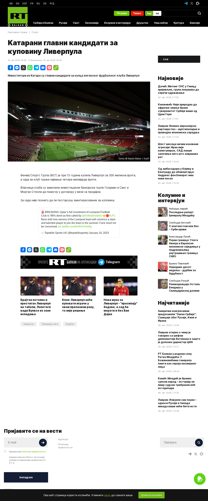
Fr (31, 3)
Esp (24, 3)
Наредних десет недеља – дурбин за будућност (182, 270)
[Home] (18, 17)
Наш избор (161, 22)
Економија (91, 22)
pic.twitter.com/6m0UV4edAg (74, 226)
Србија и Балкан (43, 22)
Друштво (142, 22)
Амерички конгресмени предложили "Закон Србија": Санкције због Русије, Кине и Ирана (177, 315)
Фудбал (70, 324)
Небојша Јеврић (178, 209)
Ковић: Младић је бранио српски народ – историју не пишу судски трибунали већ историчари (176, 383)
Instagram (26, 477)
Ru (38, 3)
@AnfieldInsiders (92, 215)
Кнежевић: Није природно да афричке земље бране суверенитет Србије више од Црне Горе (177, 109)
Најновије (170, 78)
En (17, 3)
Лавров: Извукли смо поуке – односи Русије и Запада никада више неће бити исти (177, 403)
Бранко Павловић (179, 263)
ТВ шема (122, 13)
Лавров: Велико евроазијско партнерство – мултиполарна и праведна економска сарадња (179, 129)
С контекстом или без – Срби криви (184, 227)
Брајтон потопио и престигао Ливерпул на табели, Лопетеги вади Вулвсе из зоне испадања (35, 307)
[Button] (43, 443)
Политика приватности (65, 446)
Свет (76, 22)
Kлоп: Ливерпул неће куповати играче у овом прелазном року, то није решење (78, 305)
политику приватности (33, 451)
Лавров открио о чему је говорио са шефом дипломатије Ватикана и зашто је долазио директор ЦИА (179, 337)
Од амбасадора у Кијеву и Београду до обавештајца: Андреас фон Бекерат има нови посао (176, 173)
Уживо (137, 13)
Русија (63, 22)
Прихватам (27, 451)
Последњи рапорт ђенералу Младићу (182, 214)
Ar (11, 3)
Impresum (63, 439)
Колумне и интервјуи (117, 22)
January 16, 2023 (99, 232)
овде (107, 495)
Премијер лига (50, 324)
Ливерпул (28, 324)
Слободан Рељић (179, 281)
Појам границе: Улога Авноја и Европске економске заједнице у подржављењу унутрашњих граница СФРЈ (184, 248)
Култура (179, 22)
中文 (52, 3)
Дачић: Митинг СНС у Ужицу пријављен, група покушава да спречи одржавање (178, 89)
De (44, 3)
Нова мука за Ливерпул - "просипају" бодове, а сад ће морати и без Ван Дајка (120, 307)
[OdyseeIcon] (197, 3)
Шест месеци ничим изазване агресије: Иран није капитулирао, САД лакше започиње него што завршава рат (178, 150)
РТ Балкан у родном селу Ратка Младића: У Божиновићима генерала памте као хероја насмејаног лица (177, 360)
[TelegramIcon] (185, 3)
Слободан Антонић (180, 223)
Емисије (195, 22)
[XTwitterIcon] (191, 3)
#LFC (112, 215)
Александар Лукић (179, 236)
